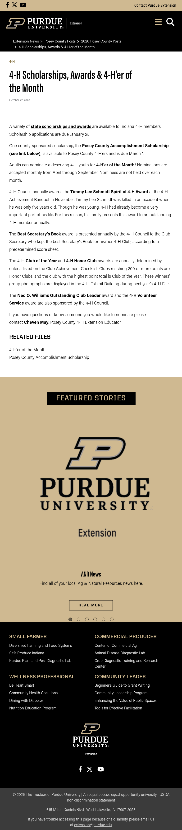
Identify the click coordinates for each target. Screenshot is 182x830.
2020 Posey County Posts (101, 41)
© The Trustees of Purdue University (46, 795)
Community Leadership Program (121, 693)
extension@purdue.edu (93, 825)
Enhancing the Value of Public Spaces (125, 701)
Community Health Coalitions (33, 693)
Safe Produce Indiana (26, 653)
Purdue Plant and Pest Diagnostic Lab (40, 661)
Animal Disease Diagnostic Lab (120, 653)
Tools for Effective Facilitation (118, 708)
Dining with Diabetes (26, 701)
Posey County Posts (60, 41)
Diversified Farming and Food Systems (40, 646)
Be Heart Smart (21, 686)
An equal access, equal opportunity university (120, 795)
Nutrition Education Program (32, 708)
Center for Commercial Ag (116, 646)
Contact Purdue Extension (155, 5)
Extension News (26, 41)
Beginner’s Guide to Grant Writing (122, 686)
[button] (70, 619)
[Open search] (170, 23)
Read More (91, 605)
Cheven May (36, 323)
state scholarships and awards (61, 127)
